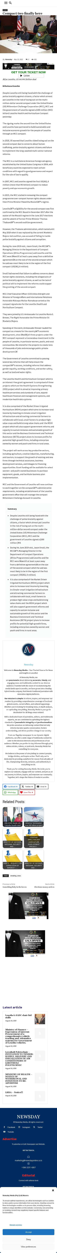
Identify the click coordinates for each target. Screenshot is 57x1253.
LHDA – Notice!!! (14, 1092)
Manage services (16, 1225)
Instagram (26, 1127)
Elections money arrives (44, 887)
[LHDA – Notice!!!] (40, 1096)
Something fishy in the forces (15, 887)
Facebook (11, 1127)
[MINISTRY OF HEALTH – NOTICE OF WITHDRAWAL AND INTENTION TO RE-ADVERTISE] (40, 1078)
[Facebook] (4, 1127)
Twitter (40, 1127)
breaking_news (15, 876)
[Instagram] (19, 1127)
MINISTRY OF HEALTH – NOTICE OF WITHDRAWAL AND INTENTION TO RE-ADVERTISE (18, 1078)
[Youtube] (4, 1132)
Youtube (11, 1132)
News (5, 10)
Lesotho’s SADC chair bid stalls (18, 1016)
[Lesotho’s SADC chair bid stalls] (40, 1019)
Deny (28, 1239)
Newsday (8, 59)
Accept (28, 1232)
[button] (53, 1190)
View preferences (28, 1247)
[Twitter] (34, 1127)
